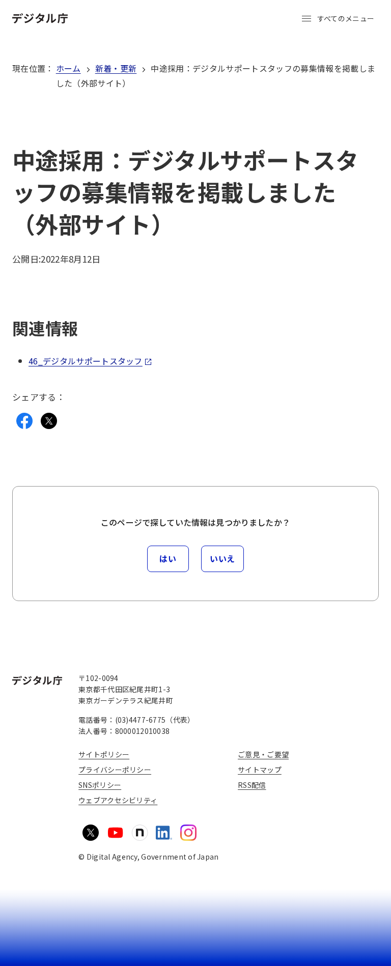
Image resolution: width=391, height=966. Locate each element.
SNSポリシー (99, 785)
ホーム (68, 68)
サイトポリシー (103, 754)
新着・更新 (116, 68)
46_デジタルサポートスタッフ (86, 361)
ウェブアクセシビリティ (117, 800)
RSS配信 (252, 785)
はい (167, 558)
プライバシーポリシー (114, 769)
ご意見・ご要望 (263, 754)
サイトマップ (260, 769)
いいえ (222, 558)
